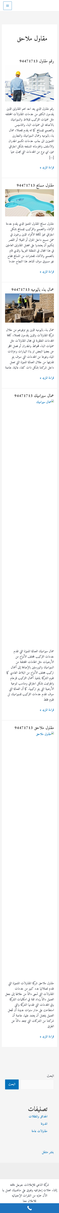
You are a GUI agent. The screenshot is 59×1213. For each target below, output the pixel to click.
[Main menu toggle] (7, 5)
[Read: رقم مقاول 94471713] (29, 83)
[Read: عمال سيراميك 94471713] (29, 522)
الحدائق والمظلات (38, 1117)
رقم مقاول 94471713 (36, 61)
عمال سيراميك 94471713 (34, 396)
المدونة (44, 1124)
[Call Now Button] (29, 1208)
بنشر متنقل (48, 1152)
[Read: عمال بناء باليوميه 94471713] (29, 308)
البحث (50, 1076)
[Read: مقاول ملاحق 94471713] (29, 854)
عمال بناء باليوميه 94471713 (32, 289)
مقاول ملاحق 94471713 (34, 728)
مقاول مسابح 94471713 (35, 185)
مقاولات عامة (39, 1131)
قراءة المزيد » (47, 167)
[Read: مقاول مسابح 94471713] (29, 203)
